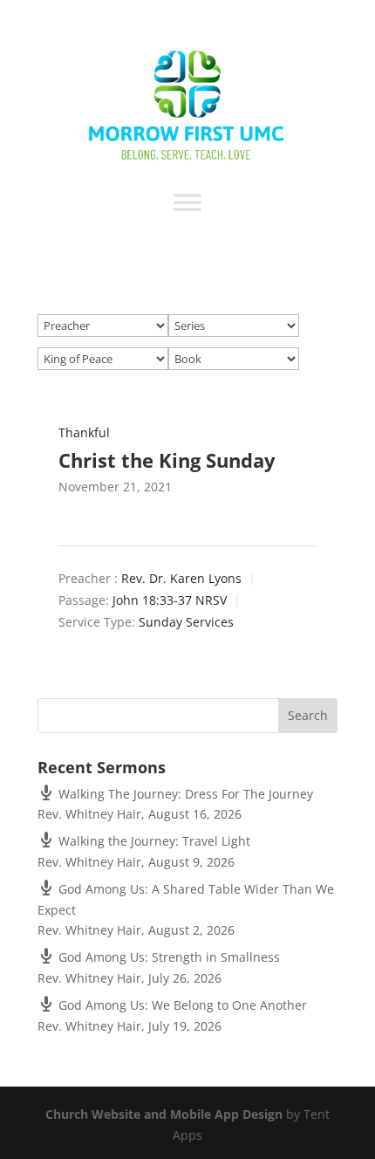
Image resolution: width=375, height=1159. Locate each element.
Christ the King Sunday (167, 460)
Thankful (84, 432)
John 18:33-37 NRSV (169, 601)
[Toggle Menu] (187, 202)
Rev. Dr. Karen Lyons (181, 579)
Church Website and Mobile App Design (164, 1114)
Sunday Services (186, 622)
